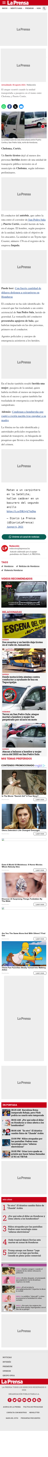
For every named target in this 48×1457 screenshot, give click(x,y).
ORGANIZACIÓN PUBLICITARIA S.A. (24, 1394)
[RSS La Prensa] (39, 1400)
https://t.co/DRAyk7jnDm (21, 511)
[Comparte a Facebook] (9, 106)
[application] (24, 594)
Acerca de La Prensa (12, 1407)
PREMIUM (7, 1366)
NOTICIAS (7, 1357)
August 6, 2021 (15, 527)
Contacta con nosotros (17, 1413)
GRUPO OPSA (9, 1375)
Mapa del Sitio (12, 1418)
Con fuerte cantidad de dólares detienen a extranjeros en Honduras (21, 292)
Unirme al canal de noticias (25, 537)
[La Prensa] (12, 1381)
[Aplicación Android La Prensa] (34, 1400)
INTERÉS (7, 1362)
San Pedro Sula (37, 220)
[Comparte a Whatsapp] (3, 106)
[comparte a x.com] (15, 106)
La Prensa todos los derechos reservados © (24, 1388)
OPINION (7, 1371)
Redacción (31, 85)
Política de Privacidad (33, 1407)
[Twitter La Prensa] (14, 1400)
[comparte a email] (21, 106)
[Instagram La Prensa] (19, 1400)
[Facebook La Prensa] (9, 1400)
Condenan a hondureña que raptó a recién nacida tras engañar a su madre (23, 416)
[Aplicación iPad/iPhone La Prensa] (29, 1400)
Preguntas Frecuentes (30, 1418)
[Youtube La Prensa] (24, 1400)
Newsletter (34, 1413)
